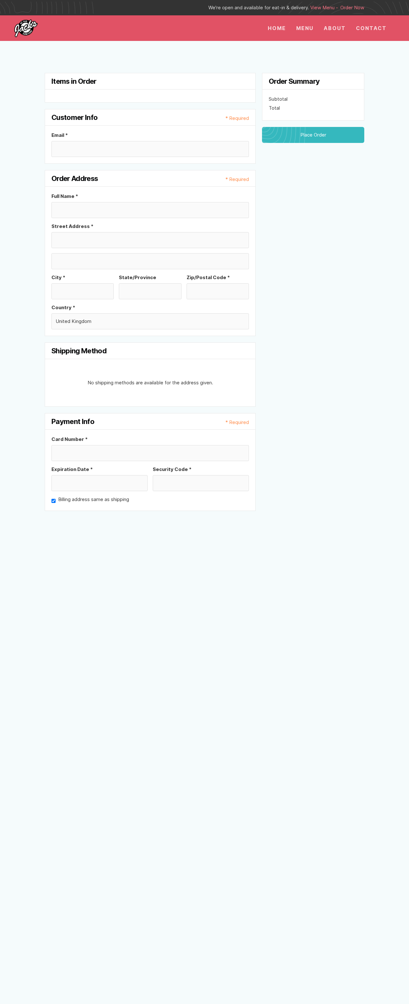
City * (58, 277)
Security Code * (172, 469)
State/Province (137, 277)
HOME (277, 28)
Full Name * (64, 196)
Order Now (352, 7)
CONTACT (371, 28)
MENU (304, 28)
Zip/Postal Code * (208, 277)
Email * (59, 135)
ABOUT (335, 28)
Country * (63, 307)
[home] (25, 28)
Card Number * (69, 439)
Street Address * (72, 226)
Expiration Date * (72, 469)
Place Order (313, 135)
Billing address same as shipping (93, 499)
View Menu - (324, 7)
